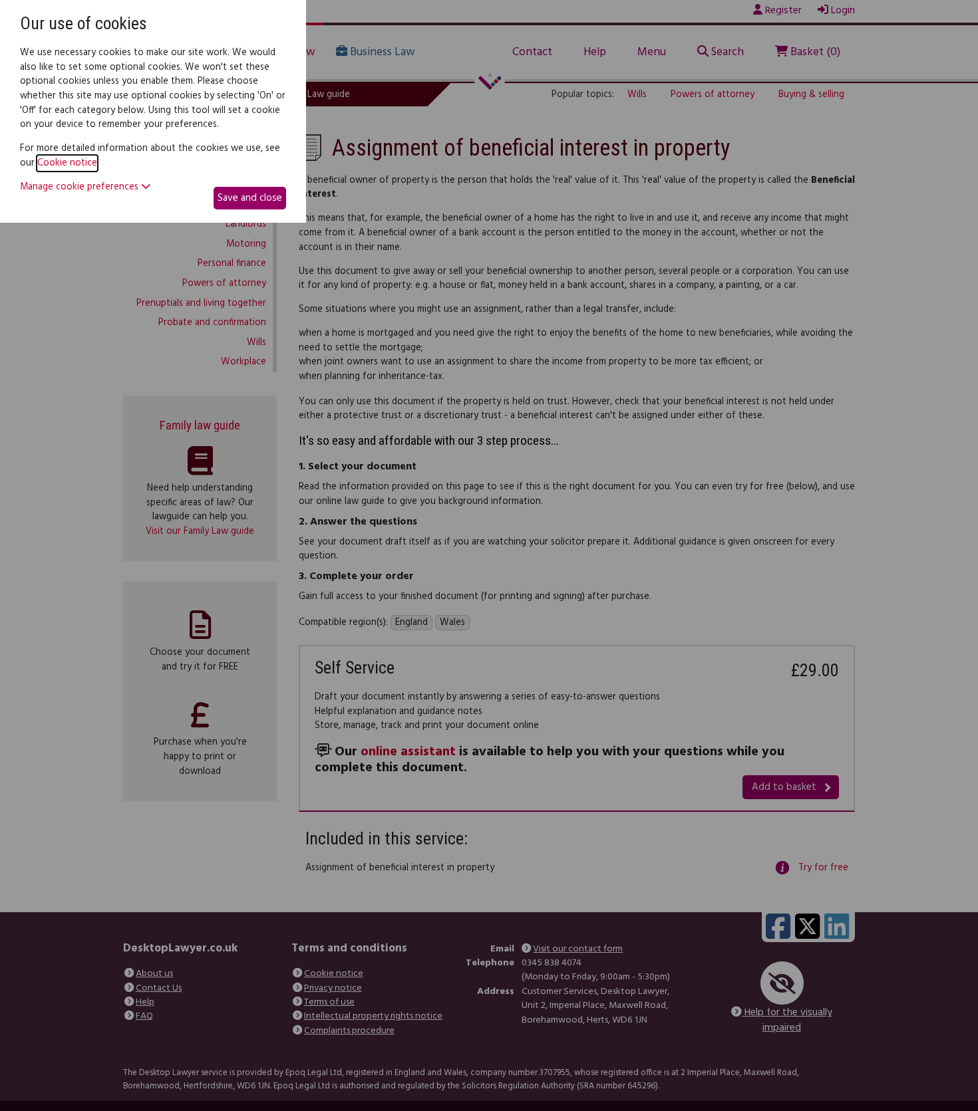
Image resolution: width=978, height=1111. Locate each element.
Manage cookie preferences (80, 187)
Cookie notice (67, 163)
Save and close (250, 198)
